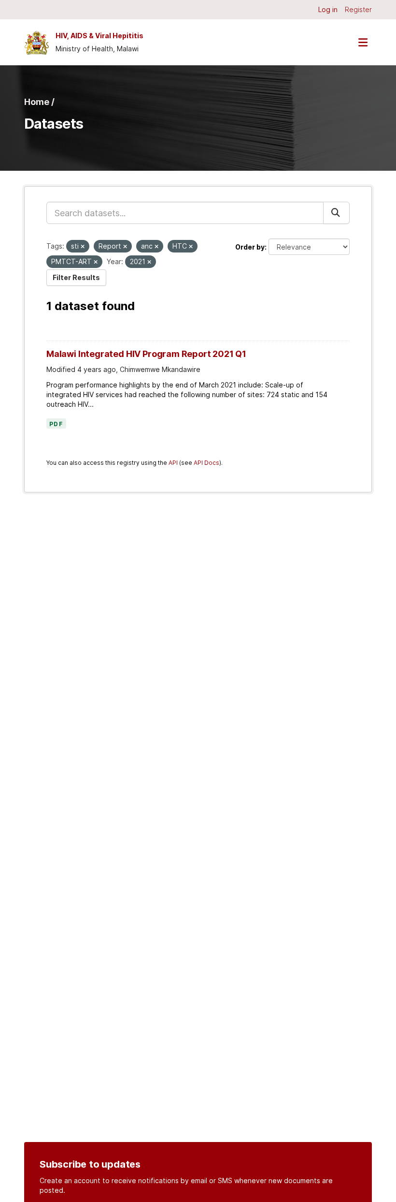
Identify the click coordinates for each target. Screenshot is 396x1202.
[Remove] (83, 246)
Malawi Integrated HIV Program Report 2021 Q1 (146, 354)
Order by (250, 247)
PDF (56, 424)
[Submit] (336, 213)
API (173, 462)
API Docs (206, 462)
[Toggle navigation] (362, 42)
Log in (328, 9)
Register (358, 9)
